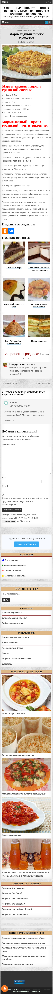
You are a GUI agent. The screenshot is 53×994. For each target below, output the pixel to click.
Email (5, 486)
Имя (4, 477)
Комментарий (9, 444)
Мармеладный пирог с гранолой (26, 36)
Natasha (22, 42)
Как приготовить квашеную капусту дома (23, 943)
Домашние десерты (27, 30)
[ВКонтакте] (11, 231)
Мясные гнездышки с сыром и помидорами (23, 794)
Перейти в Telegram (26, 544)
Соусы (5, 653)
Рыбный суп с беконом (13, 713)
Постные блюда (12, 571)
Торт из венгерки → (44, 383)
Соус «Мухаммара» (11, 835)
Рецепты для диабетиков (15, 914)
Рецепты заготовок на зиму (16, 658)
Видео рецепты (10, 642)
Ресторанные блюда (12, 648)
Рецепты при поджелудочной (17, 909)
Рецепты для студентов (15, 898)
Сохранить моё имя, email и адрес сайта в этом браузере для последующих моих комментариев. (25, 501)
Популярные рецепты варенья (17, 964)
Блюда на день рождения (14, 618)
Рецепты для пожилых (13, 888)
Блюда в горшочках (12, 613)
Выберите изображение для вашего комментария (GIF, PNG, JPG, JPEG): (20, 516)
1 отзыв (31, 42)
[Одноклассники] (5, 231)
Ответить (9, 420)
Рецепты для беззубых (13, 904)
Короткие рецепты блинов (15, 637)
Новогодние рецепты (15, 565)
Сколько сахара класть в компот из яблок (23, 938)
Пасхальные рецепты (14, 576)
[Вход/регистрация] (46, 22)
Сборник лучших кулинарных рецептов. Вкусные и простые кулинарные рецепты (26, 11)
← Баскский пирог (8, 383)
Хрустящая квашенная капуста (18, 755)
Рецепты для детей (12, 893)
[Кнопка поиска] (49, 22)
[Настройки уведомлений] (4, 988)
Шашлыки (7, 664)
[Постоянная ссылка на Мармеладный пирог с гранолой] (26, 63)
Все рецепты (11, 560)
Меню (6, 2)
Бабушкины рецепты (12, 623)
